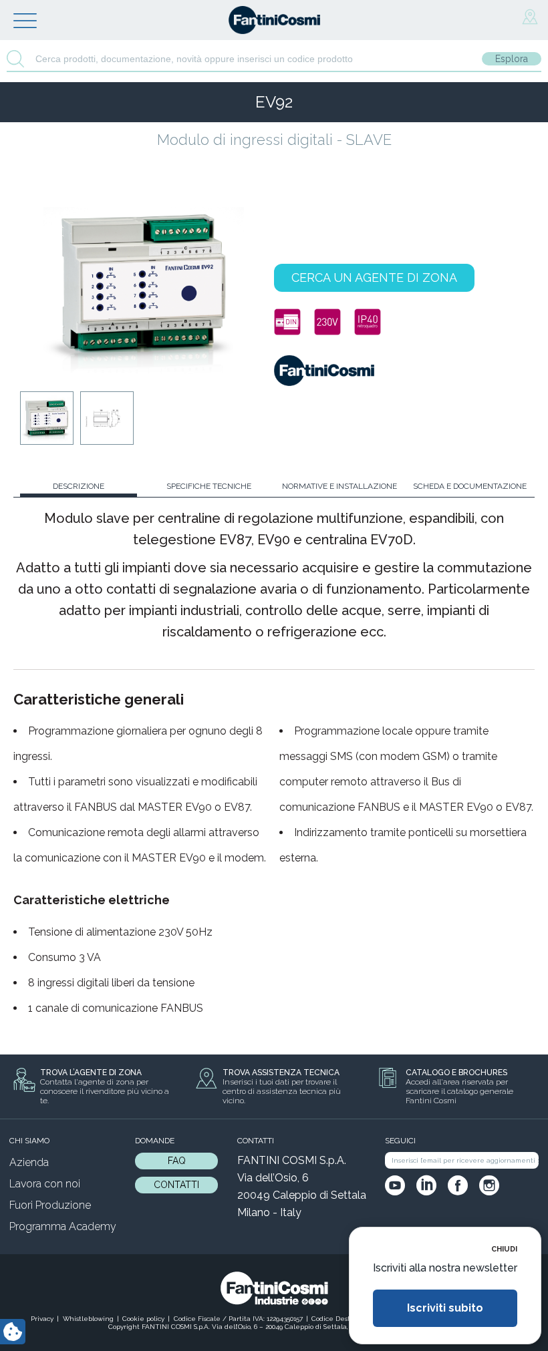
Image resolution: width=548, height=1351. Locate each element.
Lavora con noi (44, 1183)
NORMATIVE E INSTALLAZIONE (339, 486)
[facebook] (458, 1185)
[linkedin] (426, 1185)
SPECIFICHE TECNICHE (208, 486)
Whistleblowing (88, 1318)
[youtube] (395, 1185)
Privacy (42, 1318)
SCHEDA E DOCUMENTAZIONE (470, 486)
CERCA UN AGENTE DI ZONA (374, 277)
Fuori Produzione (50, 1205)
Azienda (29, 1162)
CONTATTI (176, 1184)
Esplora (511, 58)
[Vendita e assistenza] (530, 17)
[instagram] (489, 1185)
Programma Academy (62, 1226)
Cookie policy (143, 1318)
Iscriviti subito (445, 1308)
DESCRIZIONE (78, 486)
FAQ (177, 1160)
